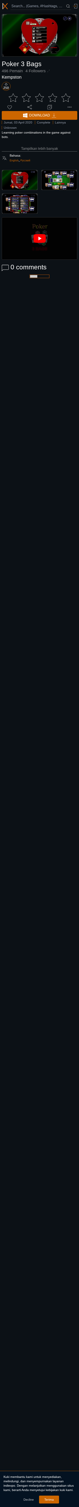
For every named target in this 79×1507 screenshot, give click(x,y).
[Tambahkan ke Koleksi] (49, 107)
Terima (49, 1499)
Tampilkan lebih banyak (39, 148)
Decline (28, 1499)
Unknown (10, 127)
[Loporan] (69, 107)
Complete (43, 122)
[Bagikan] (29, 107)
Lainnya (60, 122)
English (14, 160)
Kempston (12, 77)
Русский (25, 160)
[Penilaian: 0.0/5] (39, 98)
